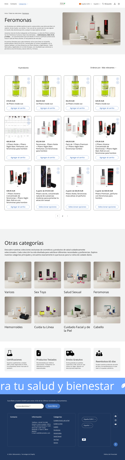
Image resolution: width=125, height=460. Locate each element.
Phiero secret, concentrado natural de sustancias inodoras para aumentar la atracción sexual (47, 197)
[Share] (28, 82)
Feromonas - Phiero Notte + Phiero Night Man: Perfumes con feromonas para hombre (47, 147)
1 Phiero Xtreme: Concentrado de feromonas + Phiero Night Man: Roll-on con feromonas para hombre (17, 198)
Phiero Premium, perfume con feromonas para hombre (106, 196)
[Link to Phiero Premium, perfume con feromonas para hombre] (107, 177)
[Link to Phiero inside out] (107, 87)
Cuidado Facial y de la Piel (77, 328)
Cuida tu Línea (44, 327)
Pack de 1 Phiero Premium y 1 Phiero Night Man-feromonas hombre (77, 146)
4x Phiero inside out (14, 104)
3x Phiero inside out (44, 104)
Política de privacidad (110, 454)
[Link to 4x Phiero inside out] (18, 87)
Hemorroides (14, 327)
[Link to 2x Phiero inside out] (77, 87)
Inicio (6, 13)
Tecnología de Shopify (28, 454)
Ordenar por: (95, 67)
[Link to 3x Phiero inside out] (47, 87)
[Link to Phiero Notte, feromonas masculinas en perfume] (77, 177)
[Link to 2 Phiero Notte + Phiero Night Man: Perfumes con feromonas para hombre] (18, 127)
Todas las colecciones (15, 13)
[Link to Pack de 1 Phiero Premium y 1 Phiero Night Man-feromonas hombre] (77, 127)
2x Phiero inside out (74, 104)
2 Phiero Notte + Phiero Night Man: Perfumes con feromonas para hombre (17, 146)
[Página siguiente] (67, 216)
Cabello (99, 327)
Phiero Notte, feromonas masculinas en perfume (76, 195)
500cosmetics (16, 454)
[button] (23, 4)
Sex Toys (40, 292)
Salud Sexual (72, 292)
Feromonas (101, 292)
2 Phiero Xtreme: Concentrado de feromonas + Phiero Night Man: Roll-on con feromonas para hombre (106, 148)
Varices (9, 292)
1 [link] (57, 216)
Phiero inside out (102, 104)
